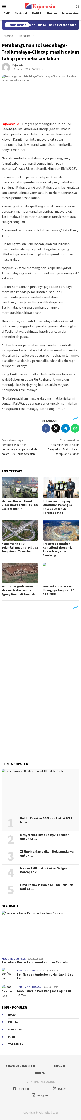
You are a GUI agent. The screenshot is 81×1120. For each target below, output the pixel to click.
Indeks (40, 1073)
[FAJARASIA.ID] (40, 6)
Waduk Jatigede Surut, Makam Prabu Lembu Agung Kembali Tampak (18, 590)
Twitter (62, 1089)
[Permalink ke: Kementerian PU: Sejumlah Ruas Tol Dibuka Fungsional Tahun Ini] (20, 530)
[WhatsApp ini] (75, 428)
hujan (12, 1014)
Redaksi (59, 1066)
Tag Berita (15, 1044)
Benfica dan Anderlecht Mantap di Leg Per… (45, 976)
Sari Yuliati (16, 1029)
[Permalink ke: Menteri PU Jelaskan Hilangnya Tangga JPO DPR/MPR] (61, 573)
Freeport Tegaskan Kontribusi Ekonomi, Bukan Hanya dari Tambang (57, 549)
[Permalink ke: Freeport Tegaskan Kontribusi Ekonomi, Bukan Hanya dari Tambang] (61, 530)
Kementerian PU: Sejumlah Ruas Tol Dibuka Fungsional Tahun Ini (20, 547)
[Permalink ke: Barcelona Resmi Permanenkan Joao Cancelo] (40, 933)
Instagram (43, 1095)
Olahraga (19, 958)
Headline (7, 958)
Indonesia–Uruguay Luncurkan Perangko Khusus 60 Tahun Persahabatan (57, 507)
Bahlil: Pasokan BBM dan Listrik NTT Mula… (46, 820)
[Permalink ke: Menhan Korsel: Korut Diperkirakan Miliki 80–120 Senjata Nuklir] (20, 487)
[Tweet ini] (55, 428)
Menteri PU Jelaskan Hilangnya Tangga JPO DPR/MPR (59, 590)
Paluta (13, 1022)
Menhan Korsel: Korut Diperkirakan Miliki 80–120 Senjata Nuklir (20, 505)
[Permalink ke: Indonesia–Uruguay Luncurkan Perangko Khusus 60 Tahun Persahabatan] (61, 487)
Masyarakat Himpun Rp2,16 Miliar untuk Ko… (44, 837)
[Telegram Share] (65, 428)
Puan (11, 1037)
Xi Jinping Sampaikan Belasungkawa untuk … (47, 853)
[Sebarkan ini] (46, 428)
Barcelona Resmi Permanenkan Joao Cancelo (35, 962)
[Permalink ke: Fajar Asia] (6, 67)
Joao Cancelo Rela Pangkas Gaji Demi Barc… (44, 993)
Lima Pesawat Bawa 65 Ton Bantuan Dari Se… (46, 887)
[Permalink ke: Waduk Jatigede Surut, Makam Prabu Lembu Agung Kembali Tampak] (20, 573)
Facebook (23, 1089)
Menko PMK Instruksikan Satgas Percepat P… (43, 870)
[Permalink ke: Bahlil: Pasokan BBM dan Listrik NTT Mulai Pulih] (40, 791)
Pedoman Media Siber (21, 1066)
